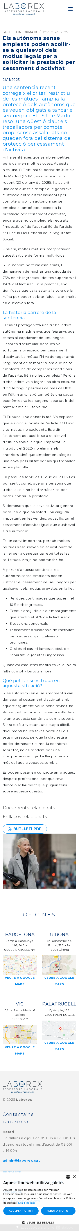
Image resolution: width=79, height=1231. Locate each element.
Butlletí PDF (27, 829)
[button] (39, 1223)
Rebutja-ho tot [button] (58, 1211)
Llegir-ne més (27, 1203)
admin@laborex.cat (21, 1160)
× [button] (74, 1176)
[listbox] (68, 1177)
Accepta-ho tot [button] (21, 1211)
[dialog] (39, 1201)
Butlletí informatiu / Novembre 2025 (35, 32)
